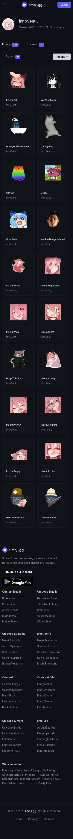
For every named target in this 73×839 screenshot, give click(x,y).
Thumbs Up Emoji (48, 604)
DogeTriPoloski (14, 378)
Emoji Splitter (45, 701)
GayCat (10, 192)
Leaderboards (11, 701)
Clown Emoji (44, 621)
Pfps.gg (35, 770)
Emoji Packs (9, 695)
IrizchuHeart (13, 285)
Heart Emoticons (47, 640)
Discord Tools (51, 778)
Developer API (46, 733)
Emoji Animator (46, 689)
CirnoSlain (11, 239)
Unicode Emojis (11, 727)
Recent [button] (61, 56)
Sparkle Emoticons (48, 652)
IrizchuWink (12, 332)
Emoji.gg (16, 550)
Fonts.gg (7, 770)
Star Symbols (10, 652)
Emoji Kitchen (45, 695)
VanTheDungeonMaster (54, 239)
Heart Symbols (11, 640)
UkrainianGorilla (15, 517)
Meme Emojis (10, 621)
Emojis (9, 44)
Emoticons (8, 739)
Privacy (33, 819)
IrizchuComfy (48, 378)
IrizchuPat (11, 100)
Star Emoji (43, 610)
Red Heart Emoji (47, 598)
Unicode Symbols (13, 733)
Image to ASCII (11, 750)
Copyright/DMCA (47, 739)
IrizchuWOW (47, 332)
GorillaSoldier (48, 517)
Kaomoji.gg (22, 770)
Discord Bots (10, 778)
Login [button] (64, 4)
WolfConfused (49, 100)
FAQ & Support (46, 744)
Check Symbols (12, 657)
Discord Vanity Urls (39, 783)
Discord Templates (13, 783)
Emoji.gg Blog (45, 750)
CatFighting (47, 146)
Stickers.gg (50, 770)
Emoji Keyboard (12, 744)
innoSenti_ (11, 104)
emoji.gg (35, 5)
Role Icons (8, 598)
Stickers (34, 44)
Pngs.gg (30, 774)
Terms (18, 819)
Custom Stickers (12, 689)
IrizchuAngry (13, 471)
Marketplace (10, 707)
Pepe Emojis (9, 604)
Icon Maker (44, 707)
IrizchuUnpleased (50, 285)
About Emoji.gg (46, 727)
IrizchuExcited (48, 471)
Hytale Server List (48, 774)
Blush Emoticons (47, 663)
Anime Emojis (10, 610)
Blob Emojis (9, 615)
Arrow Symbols (11, 646)
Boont (44, 192)
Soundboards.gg (12, 774)
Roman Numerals (12, 663)
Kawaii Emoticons (47, 657)
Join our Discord (21, 571)
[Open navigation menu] (4, 5)
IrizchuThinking (49, 424)
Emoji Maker (44, 684)
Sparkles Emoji (46, 615)
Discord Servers (30, 778)
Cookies (49, 819)
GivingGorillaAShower (18, 146)
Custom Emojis (11, 684)
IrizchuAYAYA (13, 424)
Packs (12, 56)
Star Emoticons (46, 646)
